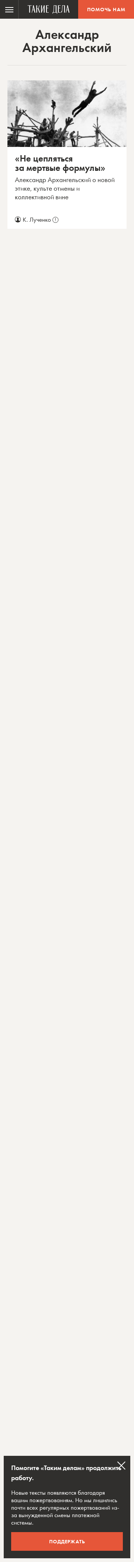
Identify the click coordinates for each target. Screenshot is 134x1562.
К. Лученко (39, 219)
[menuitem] (9, 9)
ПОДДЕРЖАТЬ (67, 1541)
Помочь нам (106, 9)
